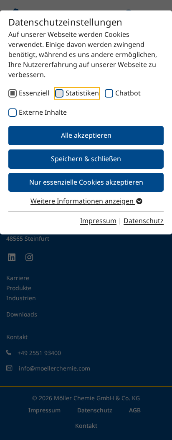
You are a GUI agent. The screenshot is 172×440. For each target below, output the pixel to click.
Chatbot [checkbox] (128, 93)
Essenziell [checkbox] (34, 93)
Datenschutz (144, 220)
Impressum (98, 220)
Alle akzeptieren (86, 135)
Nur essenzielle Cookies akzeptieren (86, 182)
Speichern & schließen (86, 158)
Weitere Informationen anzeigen (82, 201)
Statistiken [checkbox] (82, 93)
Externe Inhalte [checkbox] (43, 112)
